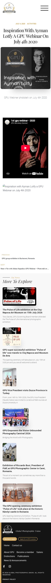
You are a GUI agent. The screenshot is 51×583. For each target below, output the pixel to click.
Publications (23, 556)
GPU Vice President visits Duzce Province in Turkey (25, 392)
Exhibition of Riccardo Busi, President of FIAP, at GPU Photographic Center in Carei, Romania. (24, 468)
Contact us (17, 545)
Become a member (25, 552)
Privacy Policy (9, 579)
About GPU (9, 552)
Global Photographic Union (28, 531)
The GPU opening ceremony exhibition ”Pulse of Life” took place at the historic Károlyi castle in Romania (23, 508)
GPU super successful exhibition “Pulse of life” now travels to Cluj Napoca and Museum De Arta (25, 352)
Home (6, 545)
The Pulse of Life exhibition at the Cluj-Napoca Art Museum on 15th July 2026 (22, 311)
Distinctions (9, 556)
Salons (39, 552)
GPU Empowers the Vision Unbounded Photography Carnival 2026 (22, 432)
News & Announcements (15, 560)
